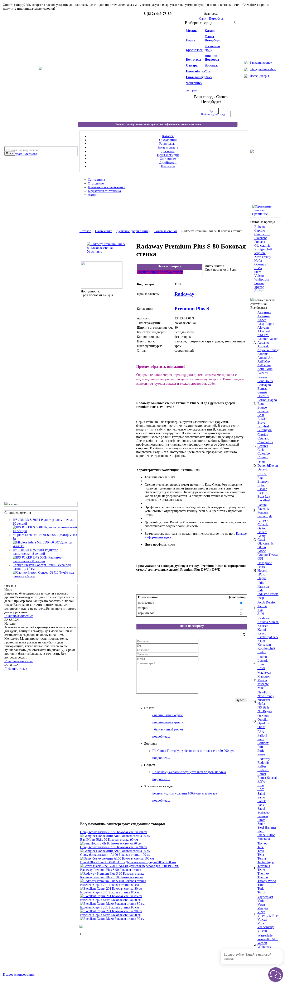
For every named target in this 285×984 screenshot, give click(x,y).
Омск (208, 77)
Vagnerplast (265, 897)
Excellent (260, 238)
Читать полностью (18, 616)
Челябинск (194, 83)
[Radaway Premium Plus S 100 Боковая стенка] (113, 881)
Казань (210, 30)
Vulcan (259, 275)
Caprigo (259, 230)
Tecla (261, 851)
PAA (260, 731)
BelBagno (264, 385)
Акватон (263, 316)
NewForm (264, 692)
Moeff (261, 687)
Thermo (262, 877)
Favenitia (263, 508)
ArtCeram (264, 365)
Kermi (261, 629)
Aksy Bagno (265, 323)
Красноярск (194, 50)
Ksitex (261, 652)
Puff (260, 746)
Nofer (258, 260)
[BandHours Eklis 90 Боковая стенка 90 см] (110, 843)
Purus (261, 754)
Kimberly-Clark (267, 637)
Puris (260, 750)
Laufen (262, 657)
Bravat (261, 422)
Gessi (261, 539)
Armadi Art (264, 357)
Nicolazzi (263, 700)
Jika (260, 610)
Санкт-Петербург (212, 38)
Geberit (262, 532)
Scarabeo (263, 812)
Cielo (261, 449)
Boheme (259, 226)
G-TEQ (262, 521)
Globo (261, 547)
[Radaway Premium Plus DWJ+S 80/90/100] (101, 287)
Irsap (260, 598)
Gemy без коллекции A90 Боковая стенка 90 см (113, 847)
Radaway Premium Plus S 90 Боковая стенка (110, 869)
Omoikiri (263, 719)
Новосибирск (196, 71)
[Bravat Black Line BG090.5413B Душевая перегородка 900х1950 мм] (129, 866)
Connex (262, 457)
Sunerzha (263, 838)
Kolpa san (264, 644)
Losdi (261, 668)
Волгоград (193, 59)
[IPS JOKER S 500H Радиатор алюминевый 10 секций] (45, 531)
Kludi (261, 641)
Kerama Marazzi (268, 622)
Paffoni (262, 735)
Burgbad (263, 426)
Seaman (262, 816)
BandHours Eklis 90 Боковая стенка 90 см (109, 839)
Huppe (261, 578)
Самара (192, 65)
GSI (260, 558)
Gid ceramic (262, 245)
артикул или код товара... (23, 150)
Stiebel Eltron (266, 835)
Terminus (263, 866)
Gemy (261, 536)
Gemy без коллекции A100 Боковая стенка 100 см (115, 854)
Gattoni (262, 528)
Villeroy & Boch (268, 915)
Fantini (262, 505)
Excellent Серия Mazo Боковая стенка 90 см (110, 915)
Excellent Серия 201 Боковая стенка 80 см (109, 885)
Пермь (190, 40)
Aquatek (263, 346)
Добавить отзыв (15, 668)
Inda (260, 590)
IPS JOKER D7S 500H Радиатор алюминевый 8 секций (35, 551)
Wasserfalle (264, 935)
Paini (260, 739)
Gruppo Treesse (267, 554)
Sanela (261, 801)
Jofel (260, 613)
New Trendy (262, 257)
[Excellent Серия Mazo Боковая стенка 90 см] (112, 918)
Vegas (261, 904)
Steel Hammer (266, 827)
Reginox (263, 770)
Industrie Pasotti (268, 594)
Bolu (260, 415)
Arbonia (262, 354)
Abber (261, 320)
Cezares (262, 446)
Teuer (261, 869)
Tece (260, 847)
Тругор (259, 287)
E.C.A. (262, 474)
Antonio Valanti (267, 339)
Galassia (263, 524)
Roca (260, 789)
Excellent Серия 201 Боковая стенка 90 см (109, 907)
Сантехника (103, 231)
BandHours (265, 381)
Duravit (262, 469)
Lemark (262, 660)
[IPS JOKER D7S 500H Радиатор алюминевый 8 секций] (45, 561)
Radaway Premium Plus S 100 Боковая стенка (111, 877)
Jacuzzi (262, 606)
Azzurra (262, 372)
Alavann (263, 327)
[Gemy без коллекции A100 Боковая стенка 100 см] (117, 858)
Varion (261, 900)
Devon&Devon (267, 465)
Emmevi (263, 481)
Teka (260, 854)
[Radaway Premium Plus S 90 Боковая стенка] (112, 873)
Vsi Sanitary (265, 927)
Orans (261, 727)
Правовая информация (19, 974)
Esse (260, 493)
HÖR (261, 574)
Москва (192, 30)
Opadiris (263, 723)
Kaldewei (263, 618)
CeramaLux (262, 234)
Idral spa (263, 586)
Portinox (263, 743)
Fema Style (264, 516)
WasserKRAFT (267, 939)
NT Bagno (264, 711)
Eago (260, 477)
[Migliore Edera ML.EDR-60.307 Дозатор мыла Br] (45, 546)
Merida (262, 680)
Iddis (260, 582)
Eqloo (261, 485)
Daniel (261, 462)
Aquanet (263, 342)
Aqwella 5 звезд (268, 350)
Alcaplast (263, 331)
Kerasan (262, 626)
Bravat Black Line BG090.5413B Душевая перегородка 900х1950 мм (128, 862)
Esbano (262, 489)
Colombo (263, 453)
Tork (260, 888)
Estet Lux (263, 496)
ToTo (261, 892)
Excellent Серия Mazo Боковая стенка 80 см (110, 900)
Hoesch (262, 570)
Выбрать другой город (213, 114)
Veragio (262, 908)
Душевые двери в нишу (133, 231)
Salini (261, 793)
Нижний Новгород (212, 57)
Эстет (258, 290)
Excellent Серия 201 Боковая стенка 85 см (109, 892)
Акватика (264, 312)
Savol (261, 808)
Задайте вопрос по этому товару (160, 272)
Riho (260, 785)
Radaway (263, 759)
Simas (261, 820)
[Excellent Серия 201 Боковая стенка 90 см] (111, 911)
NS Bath (263, 707)
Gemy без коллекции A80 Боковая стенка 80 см (113, 832)
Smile (261, 823)
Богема (259, 283)
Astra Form (264, 369)
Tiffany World (266, 881)
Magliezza (264, 672)
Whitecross (261, 279)
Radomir (263, 762)
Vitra (260, 923)
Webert (262, 943)
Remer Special (267, 777)
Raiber (261, 766)
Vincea (262, 919)
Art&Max (263, 361)
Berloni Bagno (267, 400)
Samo (261, 797)
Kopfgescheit (263, 249)
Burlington (264, 430)
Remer (261, 774)
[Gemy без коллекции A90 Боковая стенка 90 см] (115, 851)
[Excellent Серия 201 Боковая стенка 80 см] (111, 888)
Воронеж (211, 65)
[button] (275, 974)
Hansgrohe (264, 563)
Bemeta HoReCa (263, 394)
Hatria (261, 567)
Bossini (262, 418)
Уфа (208, 71)
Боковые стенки (165, 231)
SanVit (261, 805)
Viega (261, 912)
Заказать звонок (261, 62)
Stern (257, 272)
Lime (260, 664)
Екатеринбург (196, 77)
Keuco (261, 633)
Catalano (263, 438)
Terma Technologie (265, 860)
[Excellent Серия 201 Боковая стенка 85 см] (111, 896)
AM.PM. (263, 335)
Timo (260, 885)
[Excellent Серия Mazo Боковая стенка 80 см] (112, 903)
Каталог (85, 231)
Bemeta (262, 388)
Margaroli (263, 676)
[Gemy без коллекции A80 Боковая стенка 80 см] (115, 836)
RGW (258, 268)
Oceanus (260, 264)
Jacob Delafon (266, 602)
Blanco (262, 407)
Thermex (263, 873)
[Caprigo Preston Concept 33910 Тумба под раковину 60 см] (45, 576)
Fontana (259, 241)
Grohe (261, 551)
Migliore (260, 253)
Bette (260, 403)
